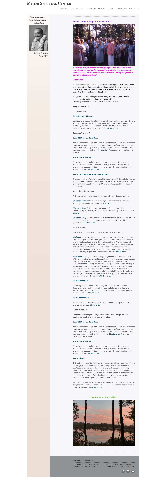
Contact (132, 8)
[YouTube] (133, 471)
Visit (82, 8)
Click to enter (105, 203)
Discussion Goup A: (80, 201)
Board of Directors (111, 464)
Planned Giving (121, 8)
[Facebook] (123, 471)
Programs (101, 8)
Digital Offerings (126, 464)
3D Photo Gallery (110, 466)
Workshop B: (78, 256)
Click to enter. (102, 150)
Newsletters (91, 8)
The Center (75, 8)
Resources (92, 466)
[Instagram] (128, 471)
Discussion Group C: (80, 218)
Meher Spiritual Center (49, 4)
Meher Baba (64, 8)
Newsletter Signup (80, 464)
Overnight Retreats (80, 466)
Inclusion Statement (127, 466)
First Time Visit (94, 464)
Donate (110, 8)
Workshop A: (78, 237)
